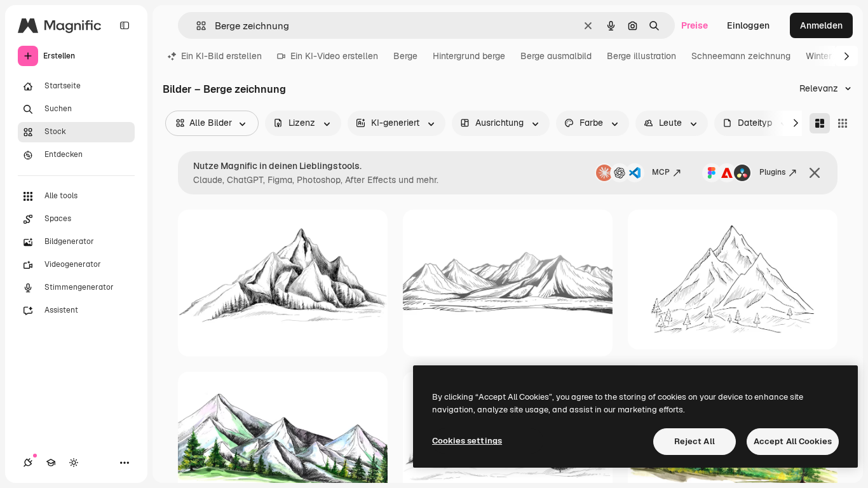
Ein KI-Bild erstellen (221, 56)
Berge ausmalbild (556, 56)
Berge (405, 56)
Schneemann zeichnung (740, 56)
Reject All (694, 441)
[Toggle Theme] (74, 462)
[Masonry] (820, 123)
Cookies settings (467, 440)
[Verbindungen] (28, 462)
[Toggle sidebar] (124, 25)
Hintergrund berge (469, 56)
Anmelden (821, 25)
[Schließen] (814, 172)
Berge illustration (641, 56)
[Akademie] (51, 462)
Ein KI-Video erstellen (334, 56)
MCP (661, 172)
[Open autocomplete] (196, 25)
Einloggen (748, 25)
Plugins (772, 172)
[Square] (842, 123)
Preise (694, 25)
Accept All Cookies (793, 441)
